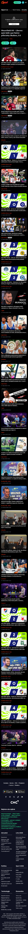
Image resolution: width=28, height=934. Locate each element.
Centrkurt (3, 359)
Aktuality (3, 140)
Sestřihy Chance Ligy (6, 164)
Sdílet (6, 43)
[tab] (5, 10)
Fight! (2, 310)
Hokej (11, 38)
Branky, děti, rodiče (6, 481)
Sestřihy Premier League (7, 66)
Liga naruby (4, 91)
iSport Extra (4, 335)
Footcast (3, 603)
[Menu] (26, 2)
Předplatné (17, 2)
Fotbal (2, 432)
